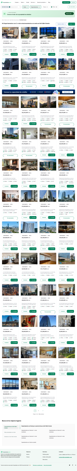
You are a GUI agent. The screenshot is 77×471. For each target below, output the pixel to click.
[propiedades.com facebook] (71, 465)
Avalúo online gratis (47, 457)
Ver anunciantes (29, 86)
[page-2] (43, 410)
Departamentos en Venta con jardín (28, 442)
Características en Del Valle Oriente (10, 427)
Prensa (27, 457)
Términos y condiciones (37, 465)
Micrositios (45, 459)
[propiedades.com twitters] (68, 465)
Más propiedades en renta (9, 432)
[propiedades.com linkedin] (74, 465)
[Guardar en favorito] (17, 28)
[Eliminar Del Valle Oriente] (9, 7)
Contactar (7, 54)
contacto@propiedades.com (65, 457)
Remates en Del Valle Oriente (10, 436)
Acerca (27, 454)
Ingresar (73, 2)
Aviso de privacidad (47, 465)
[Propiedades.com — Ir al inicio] (6, 2)
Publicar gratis (66, 2)
